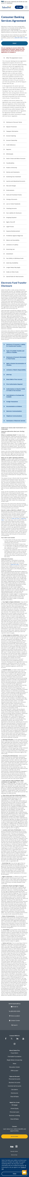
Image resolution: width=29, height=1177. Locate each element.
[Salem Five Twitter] (11, 1039)
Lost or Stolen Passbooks (13, 204)
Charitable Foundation (14, 1056)
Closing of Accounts (11, 199)
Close (14, 1174)
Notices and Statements (13, 172)
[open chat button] (24, 1172)
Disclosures (14, 1093)
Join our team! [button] (14, 1136)
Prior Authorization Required (14, 384)
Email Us (15, 1007)
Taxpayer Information (12, 131)
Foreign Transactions (12, 401)
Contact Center (15, 1020)
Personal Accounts (14, 1079)
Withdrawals (9, 154)
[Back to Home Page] (6, 7)
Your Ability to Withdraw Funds (14, 258)
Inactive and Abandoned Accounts (15, 181)
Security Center (14, 1151)
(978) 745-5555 (15, 518)
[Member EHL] (16, 1146)
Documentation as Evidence (14, 406)
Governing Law (10, 249)
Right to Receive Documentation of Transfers (16, 364)
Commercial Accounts (14, 1086)
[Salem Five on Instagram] (14, 1044)
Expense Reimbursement (13, 231)
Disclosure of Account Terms (14, 122)
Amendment (9, 254)
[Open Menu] (26, 7)
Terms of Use (14, 1155)
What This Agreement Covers (14, 58)
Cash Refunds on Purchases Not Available (15, 396)
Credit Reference (10, 145)
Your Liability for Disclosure (14, 213)
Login (20, 7)
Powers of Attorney (11, 167)
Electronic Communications (14, 411)
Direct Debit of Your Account (14, 379)
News (14, 1063)
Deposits (8, 149)
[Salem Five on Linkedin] (17, 1039)
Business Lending (14, 1115)
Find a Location (15, 1016)
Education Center (14, 1067)
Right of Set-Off (10, 222)
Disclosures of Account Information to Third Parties (16, 357)
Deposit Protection (11, 126)
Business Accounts (14, 1082)
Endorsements (10, 190)
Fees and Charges (11, 185)
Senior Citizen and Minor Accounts (15, 158)
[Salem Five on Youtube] (23, 1039)
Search (15, 1025)
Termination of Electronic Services (15, 420)
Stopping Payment (11, 217)
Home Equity (14, 1108)
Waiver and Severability (12, 240)
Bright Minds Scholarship (14, 1060)
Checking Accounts (11, 208)
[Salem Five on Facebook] (5, 1039)
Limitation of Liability (12, 244)
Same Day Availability (12, 263)
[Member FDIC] (12, 1146)
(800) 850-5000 (19, 37)
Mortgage (14, 1105)
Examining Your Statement (13, 176)
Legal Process (10, 226)
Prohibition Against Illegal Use (14, 235)
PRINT (14, 43)
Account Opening (11, 136)
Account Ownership (11, 140)
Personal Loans (14, 1112)
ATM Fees (9, 374)
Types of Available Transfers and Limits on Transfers (15, 351)
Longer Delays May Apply (13, 267)
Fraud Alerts (14, 1053)
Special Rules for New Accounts (15, 276)
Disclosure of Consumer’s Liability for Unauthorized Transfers (15, 345)
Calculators (14, 1089)
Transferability (10, 163)
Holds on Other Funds (12, 272)
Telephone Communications (14, 416)
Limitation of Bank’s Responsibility (16, 370)
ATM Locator (14, 1070)
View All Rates (14, 1096)
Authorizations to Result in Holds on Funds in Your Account (15, 389)
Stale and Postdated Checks (14, 195)
